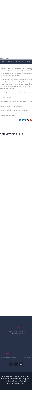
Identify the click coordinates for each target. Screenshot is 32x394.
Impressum (25, 376)
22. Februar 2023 (18, 61)
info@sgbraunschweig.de (17, 331)
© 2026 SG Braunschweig (10, 376)
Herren (22, 31)
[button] (20, 120)
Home (14, 29)
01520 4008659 (18, 333)
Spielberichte (12, 31)
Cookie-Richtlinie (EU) (18, 379)
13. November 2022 (9, 144)
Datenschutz (5, 379)
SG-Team (7, 61)
